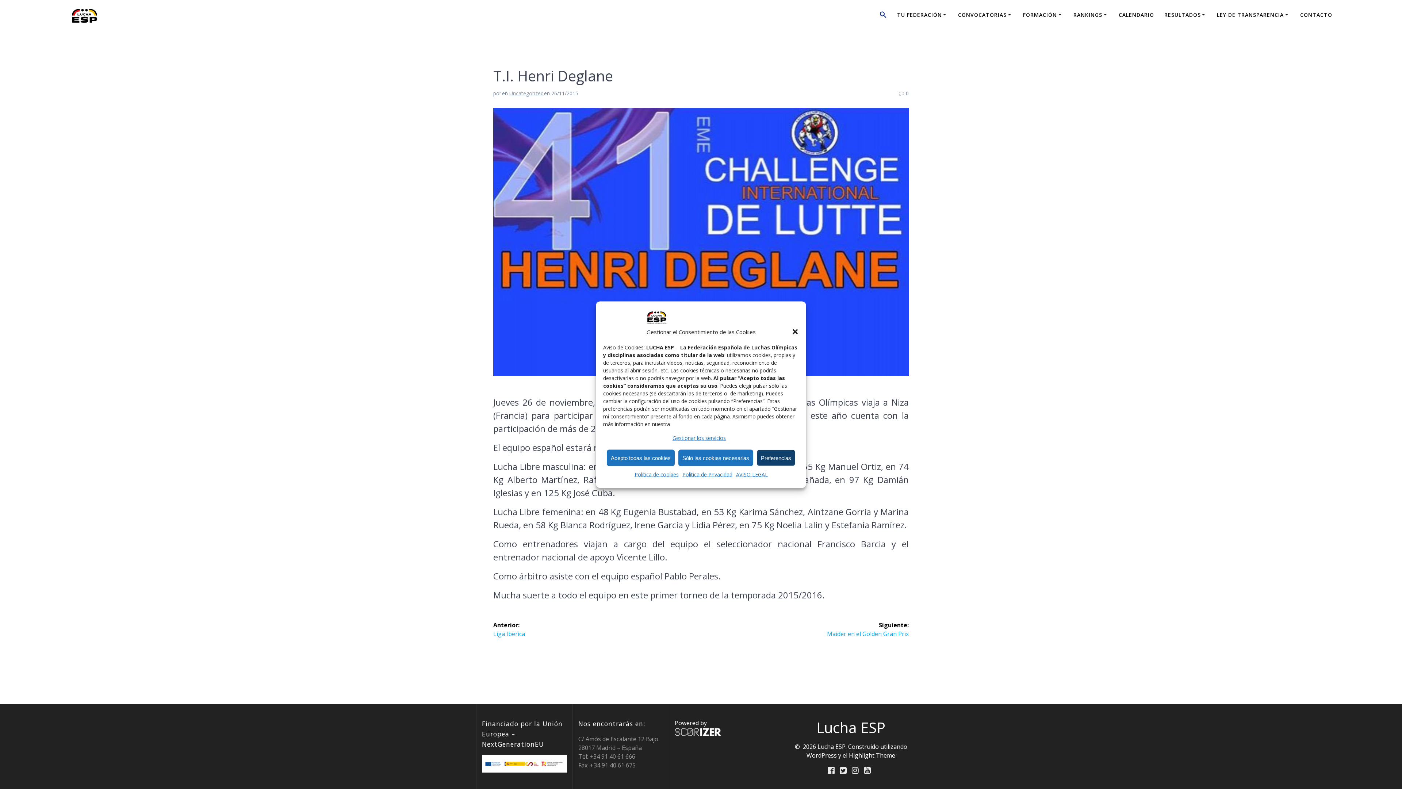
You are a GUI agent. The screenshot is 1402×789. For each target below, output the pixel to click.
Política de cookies (657, 474)
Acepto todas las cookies (641, 458)
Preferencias (776, 458)
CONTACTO (1316, 14)
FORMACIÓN (1040, 14)
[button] (795, 331)
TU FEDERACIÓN (919, 14)
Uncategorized (526, 93)
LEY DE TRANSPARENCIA (1250, 14)
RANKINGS (1087, 14)
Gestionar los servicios (699, 437)
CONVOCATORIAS (982, 14)
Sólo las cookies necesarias (715, 458)
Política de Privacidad (707, 474)
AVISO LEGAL (752, 474)
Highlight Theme (872, 755)
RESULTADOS (1182, 14)
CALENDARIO (1136, 14)
